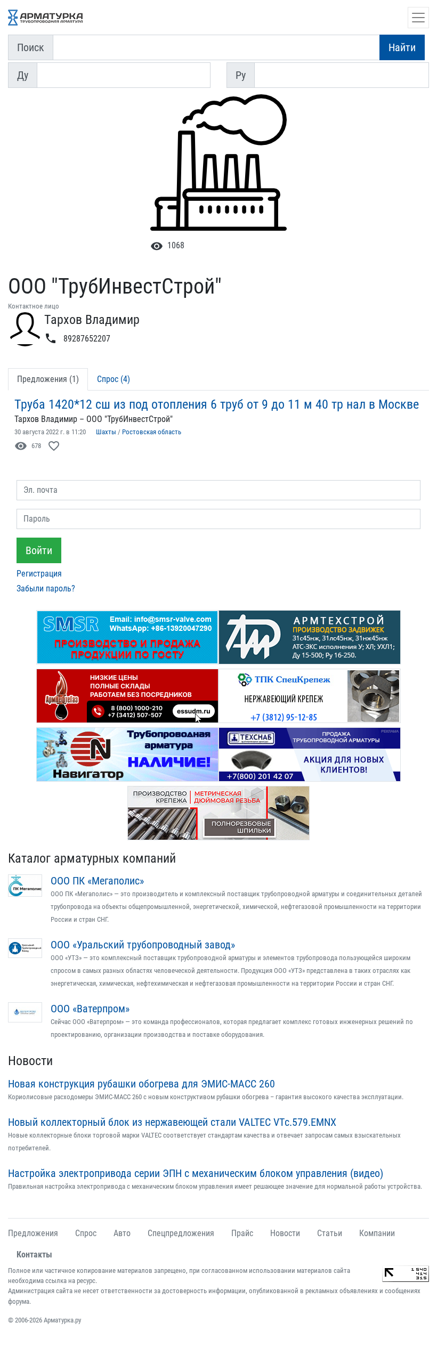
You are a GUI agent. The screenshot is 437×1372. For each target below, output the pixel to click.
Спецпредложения (181, 1233)
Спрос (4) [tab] (113, 379)
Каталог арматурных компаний (92, 858)
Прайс (242, 1233)
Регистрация (39, 574)
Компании (377, 1233)
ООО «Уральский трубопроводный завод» (143, 944)
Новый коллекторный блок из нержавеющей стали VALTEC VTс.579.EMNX (172, 1122)
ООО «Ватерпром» (90, 1008)
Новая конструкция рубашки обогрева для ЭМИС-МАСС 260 (141, 1083)
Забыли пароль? (46, 588)
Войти (39, 550)
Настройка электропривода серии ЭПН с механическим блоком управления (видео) (195, 1173)
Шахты (106, 432)
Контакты (34, 1254)
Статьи (329, 1233)
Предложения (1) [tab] (48, 379)
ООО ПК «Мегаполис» (97, 880)
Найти (402, 47)
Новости (30, 1060)
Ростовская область (151, 432)
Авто (122, 1233)
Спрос (85, 1233)
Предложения (33, 1233)
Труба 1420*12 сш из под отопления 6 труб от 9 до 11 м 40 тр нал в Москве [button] (216, 404)
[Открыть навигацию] (418, 17)
